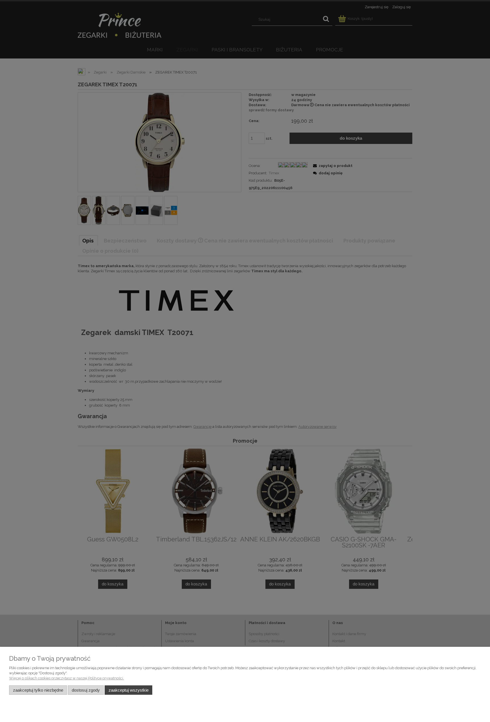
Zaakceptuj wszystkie (129, 690)
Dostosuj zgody (86, 690)
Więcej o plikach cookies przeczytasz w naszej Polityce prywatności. (66, 678)
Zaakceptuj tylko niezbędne (38, 690)
